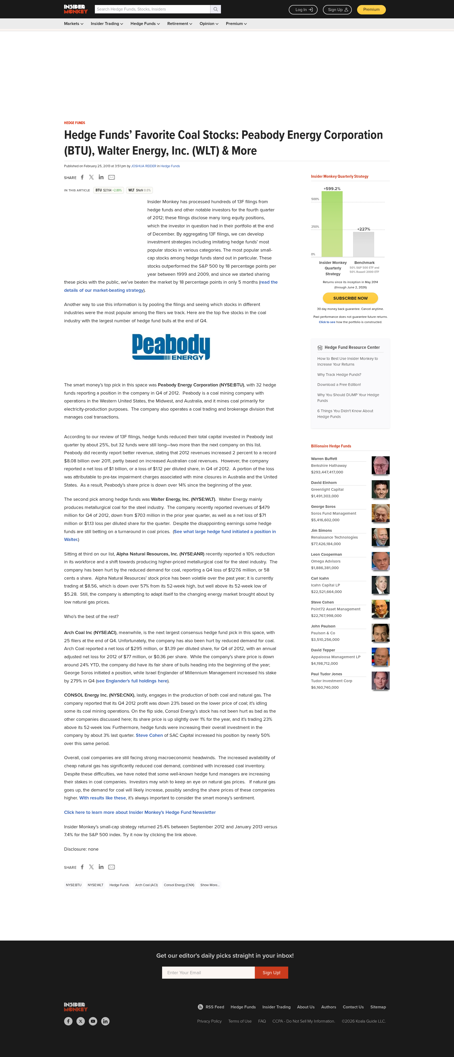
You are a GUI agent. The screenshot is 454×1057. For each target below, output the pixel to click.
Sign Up (335, 10)
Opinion (207, 24)
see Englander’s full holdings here (132, 680)
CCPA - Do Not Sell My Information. (303, 1021)
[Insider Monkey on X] (82, 1021)
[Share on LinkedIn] (101, 177)
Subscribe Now (350, 298)
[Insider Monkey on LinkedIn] (107, 1021)
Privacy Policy (209, 1021)
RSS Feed (215, 1007)
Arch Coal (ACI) (146, 884)
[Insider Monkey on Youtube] (95, 1021)
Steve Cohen (149, 735)
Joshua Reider (144, 166)
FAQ (262, 1021)
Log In (301, 10)
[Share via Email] (111, 177)
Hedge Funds (144, 24)
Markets (72, 24)
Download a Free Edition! (339, 384)
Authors (328, 1007)
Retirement (178, 24)
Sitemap (378, 1007)
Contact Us (353, 1007)
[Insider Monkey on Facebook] (70, 1021)
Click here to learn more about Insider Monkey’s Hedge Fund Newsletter (140, 812)
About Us (306, 1007)
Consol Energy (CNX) (179, 884)
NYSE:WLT (95, 884)
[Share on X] (92, 177)
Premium (371, 9)
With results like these (102, 797)
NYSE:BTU (73, 884)
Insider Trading (105, 24)
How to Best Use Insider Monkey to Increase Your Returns (347, 361)
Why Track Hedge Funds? (339, 374)
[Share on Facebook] (83, 177)
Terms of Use (240, 1021)
